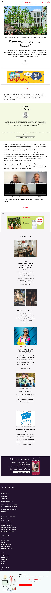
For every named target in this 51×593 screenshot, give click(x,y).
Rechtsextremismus (26, 308)
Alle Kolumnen (20, 137)
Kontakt (3, 542)
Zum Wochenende (7, 501)
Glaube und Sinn (6, 519)
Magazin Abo (5, 555)
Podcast (4, 496)
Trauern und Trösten (7, 531)
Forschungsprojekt (22, 156)
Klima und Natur (6, 523)
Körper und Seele (6, 525)
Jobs (2, 563)
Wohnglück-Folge (16, 144)
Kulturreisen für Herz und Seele (25, 431)
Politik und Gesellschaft (8, 529)
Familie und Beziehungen (8, 517)
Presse (3, 561)
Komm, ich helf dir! (25, 391)
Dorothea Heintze (26, 64)
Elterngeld (25, 258)
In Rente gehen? (27, 346)
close (49, 572)
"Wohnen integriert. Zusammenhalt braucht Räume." (18, 160)
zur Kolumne (25, 128)
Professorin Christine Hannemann (13, 153)
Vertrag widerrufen (7, 548)
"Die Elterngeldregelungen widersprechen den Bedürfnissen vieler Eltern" (25, 265)
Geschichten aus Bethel (25, 388)
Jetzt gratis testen (25, 584)
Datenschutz (5, 540)
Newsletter (5, 493)
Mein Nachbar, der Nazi (25, 311)
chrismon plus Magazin (9, 509)
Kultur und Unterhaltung (8, 527)
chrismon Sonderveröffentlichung (25, 426)
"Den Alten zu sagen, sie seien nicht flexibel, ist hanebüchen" (25, 351)
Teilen (25, 89)
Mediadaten (4, 559)
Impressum (4, 538)
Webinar (4, 499)
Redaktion (4, 570)
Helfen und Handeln (7, 521)
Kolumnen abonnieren (9, 504)
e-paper (3, 512)
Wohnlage (25, 109)
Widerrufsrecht (6, 546)
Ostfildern (35, 167)
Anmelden (48, 2)
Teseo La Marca (24, 322)
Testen (43, 2)
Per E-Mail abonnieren (29, 137)
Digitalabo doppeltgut (9, 506)
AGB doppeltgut (6, 544)
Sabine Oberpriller (24, 284)
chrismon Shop (5, 557)
